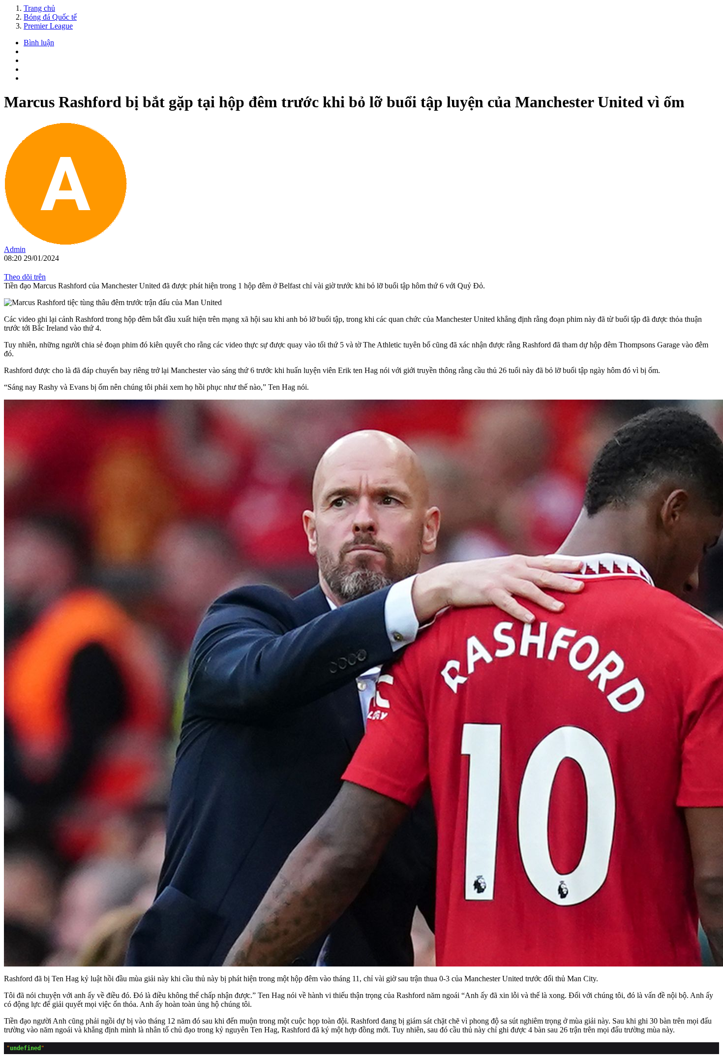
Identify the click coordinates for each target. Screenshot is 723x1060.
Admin (15, 249)
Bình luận (39, 42)
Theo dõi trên (25, 277)
